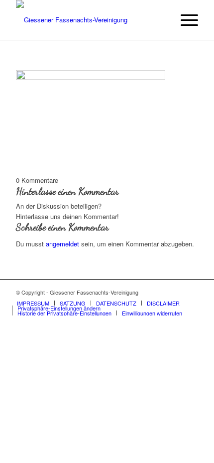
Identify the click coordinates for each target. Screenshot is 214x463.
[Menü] (184, 20)
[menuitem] (184, 20)
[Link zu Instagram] (190, 292)
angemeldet (62, 243)
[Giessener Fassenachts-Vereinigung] (88, 20)
